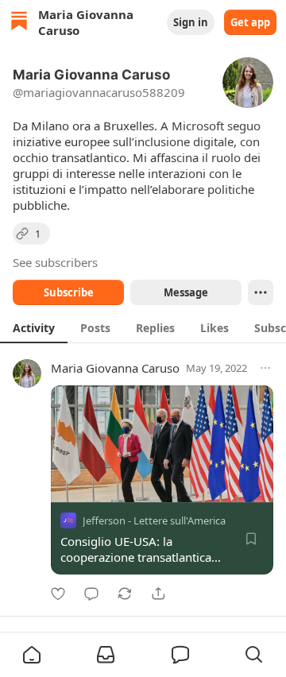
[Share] (158, 593)
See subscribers (55, 262)
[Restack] (124, 593)
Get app (250, 22)
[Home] (19, 22)
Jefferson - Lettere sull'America (154, 520)
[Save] (251, 538)
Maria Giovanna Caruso (115, 368)
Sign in (190, 22)
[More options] (265, 368)
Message (186, 292)
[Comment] (91, 593)
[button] (31, 654)
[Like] (58, 593)
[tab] (34, 327)
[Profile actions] (260, 292)
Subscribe (69, 292)
